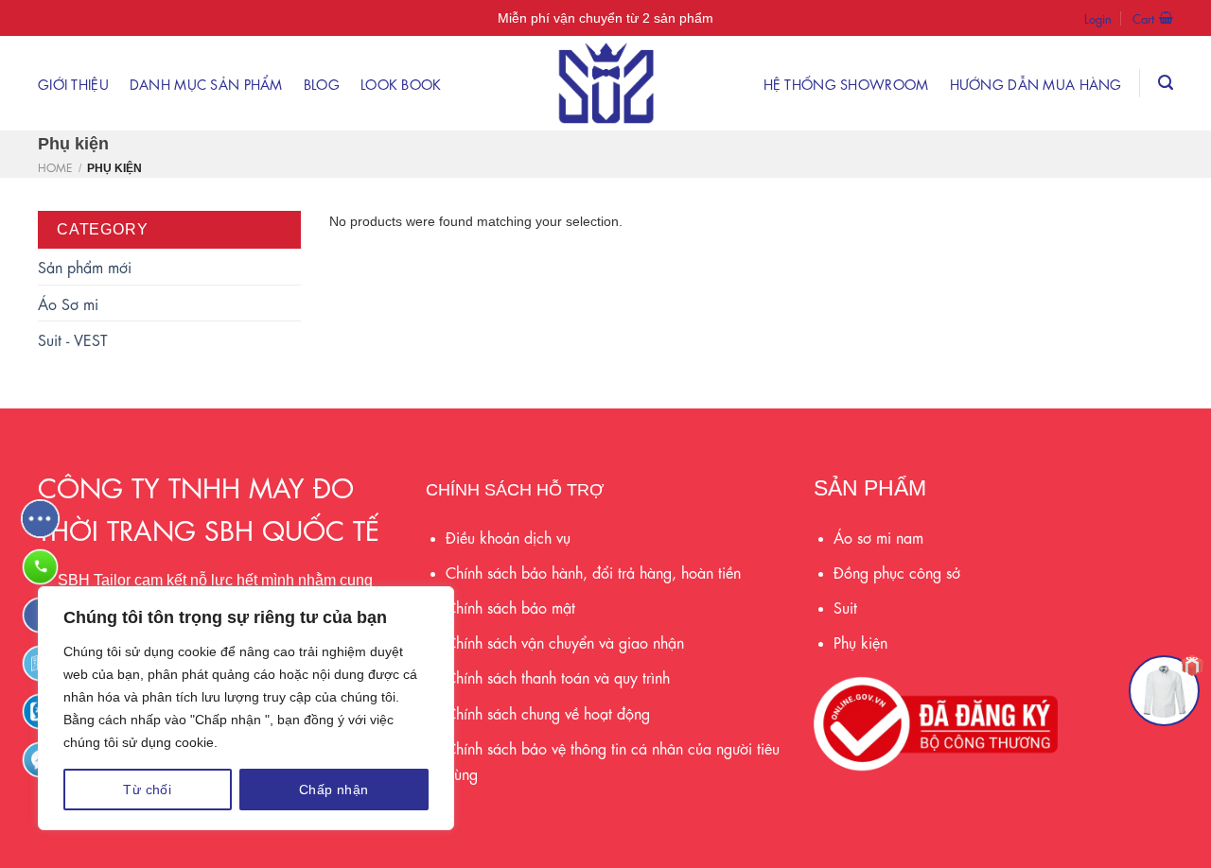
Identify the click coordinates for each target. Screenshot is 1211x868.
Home (55, 166)
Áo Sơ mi (68, 303)
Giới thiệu (73, 83)
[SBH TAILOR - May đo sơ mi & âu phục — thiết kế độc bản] (605, 83)
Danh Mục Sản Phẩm (206, 83)
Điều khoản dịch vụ (508, 537)
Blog (322, 83)
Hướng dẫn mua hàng (1036, 83)
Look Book (401, 83)
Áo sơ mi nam (878, 537)
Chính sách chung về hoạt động (548, 712)
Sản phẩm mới (85, 266)
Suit (845, 606)
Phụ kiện (860, 641)
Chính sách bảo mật (510, 606)
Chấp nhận (334, 789)
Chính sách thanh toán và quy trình (558, 676)
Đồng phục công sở (897, 572)
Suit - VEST (73, 339)
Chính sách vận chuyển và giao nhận (565, 641)
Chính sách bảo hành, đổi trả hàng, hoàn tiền (593, 572)
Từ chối (147, 789)
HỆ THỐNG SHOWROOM (846, 83)
